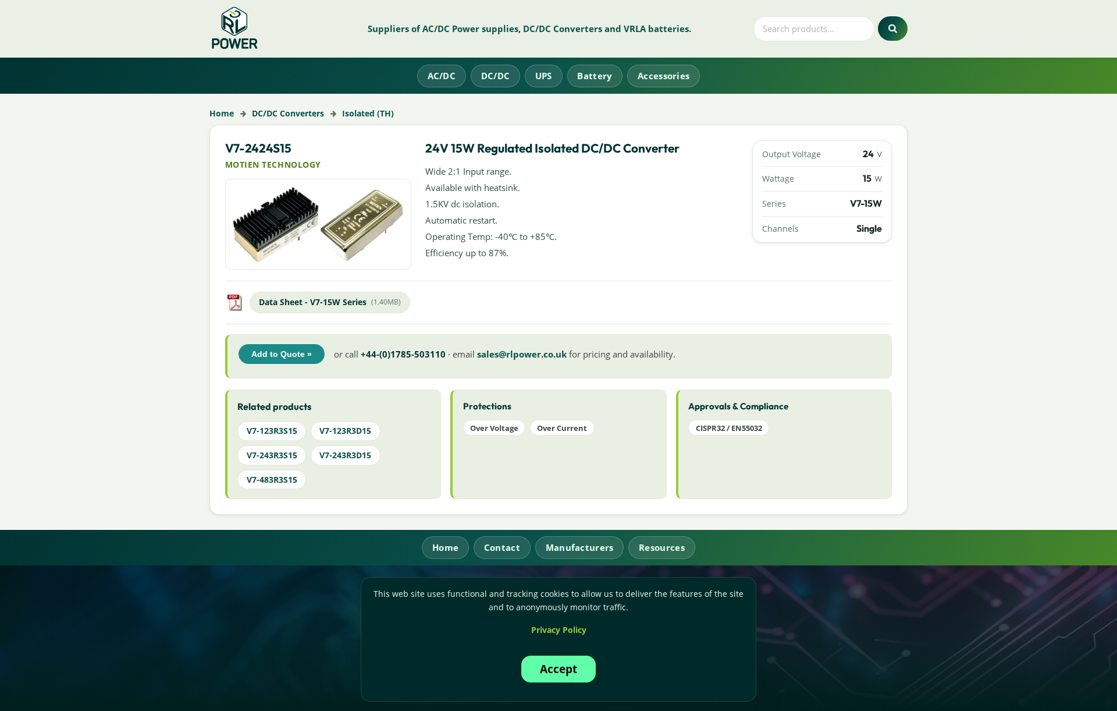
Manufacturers (580, 547)
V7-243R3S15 (272, 455)
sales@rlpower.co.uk (522, 354)
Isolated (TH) (368, 113)
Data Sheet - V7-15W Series (313, 301)
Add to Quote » (281, 354)
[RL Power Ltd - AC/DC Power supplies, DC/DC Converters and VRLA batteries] (235, 28)
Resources (662, 547)
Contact (502, 547)
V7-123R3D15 (345, 430)
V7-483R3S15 (272, 479)
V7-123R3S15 (272, 430)
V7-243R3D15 (345, 455)
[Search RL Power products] (893, 28)
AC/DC (442, 76)
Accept (558, 669)
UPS (543, 76)
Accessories (663, 76)
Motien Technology (273, 164)
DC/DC (495, 76)
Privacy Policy (558, 629)
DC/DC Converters (288, 113)
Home (221, 113)
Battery (594, 76)
